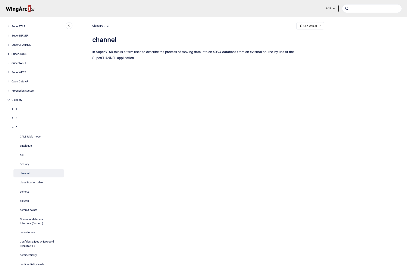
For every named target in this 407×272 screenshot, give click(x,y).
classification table (31, 182)
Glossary (17, 99)
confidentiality (28, 255)
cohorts (24, 191)
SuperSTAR (18, 26)
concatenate (27, 232)
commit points (28, 210)
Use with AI (310, 26)
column (24, 200)
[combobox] (372, 8)
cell (22, 154)
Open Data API (20, 81)
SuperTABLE (19, 63)
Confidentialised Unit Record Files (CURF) (37, 243)
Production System (23, 90)
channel (24, 173)
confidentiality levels (32, 264)
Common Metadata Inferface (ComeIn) (31, 221)
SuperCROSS (19, 54)
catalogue (26, 145)
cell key (24, 164)
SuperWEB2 (19, 72)
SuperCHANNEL (21, 44)
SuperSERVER (20, 35)
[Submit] (347, 8)
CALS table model (30, 136)
